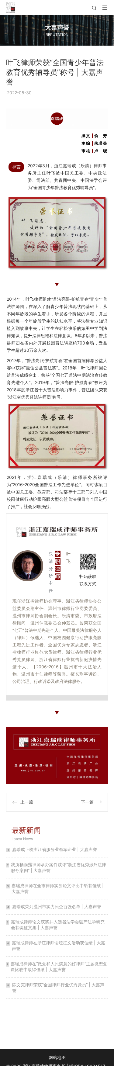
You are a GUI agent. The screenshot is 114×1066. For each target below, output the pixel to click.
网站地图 (57, 1057)
